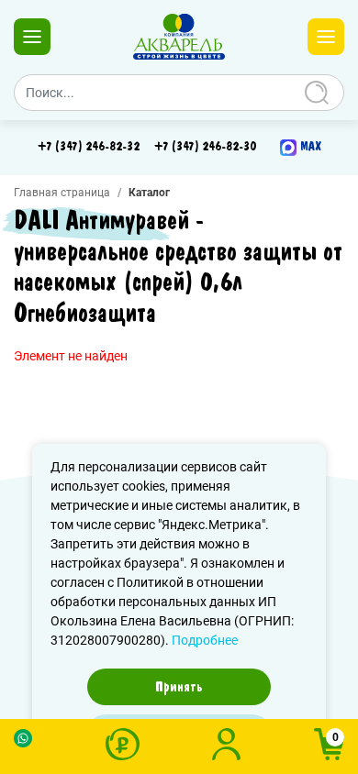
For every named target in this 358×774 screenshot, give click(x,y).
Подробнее (205, 640)
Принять (179, 687)
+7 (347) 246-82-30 (205, 146)
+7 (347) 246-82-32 (89, 146)
